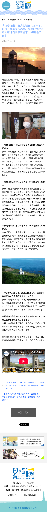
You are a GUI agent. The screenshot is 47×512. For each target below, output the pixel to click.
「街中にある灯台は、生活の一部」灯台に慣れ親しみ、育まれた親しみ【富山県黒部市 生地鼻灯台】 (25, 385)
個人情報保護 (30, 495)
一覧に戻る (23, 412)
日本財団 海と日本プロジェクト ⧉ (26, 489)
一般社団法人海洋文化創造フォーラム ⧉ (26, 486)
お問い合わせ (14, 495)
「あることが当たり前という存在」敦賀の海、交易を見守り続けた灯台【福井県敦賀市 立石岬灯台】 (21, 397)
